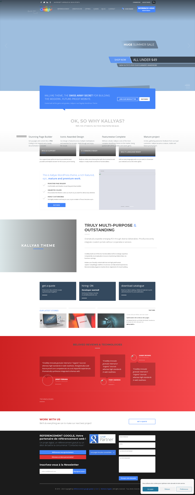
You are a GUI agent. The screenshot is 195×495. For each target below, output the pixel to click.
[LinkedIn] (47, 2)
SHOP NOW (120, 59)
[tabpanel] (97, 46)
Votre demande (125, 458)
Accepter (150, 489)
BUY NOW (144, 99)
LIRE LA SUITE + (130, 324)
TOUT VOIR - (152, 310)
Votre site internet (126, 451)
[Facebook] (41, 2)
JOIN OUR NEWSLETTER (127, 99)
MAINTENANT (146, 9)
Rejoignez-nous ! (79, 471)
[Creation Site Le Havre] (50, 2)
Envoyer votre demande (128, 478)
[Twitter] (44, 2)
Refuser (167, 489)
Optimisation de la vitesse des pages (137, 318)
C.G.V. (97, 489)
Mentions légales (106, 489)
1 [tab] (187, 84)
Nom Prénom (124, 437)
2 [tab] (127, 206)
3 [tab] (131, 206)
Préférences (184, 489)
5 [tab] (187, 88)
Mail (121, 444)
